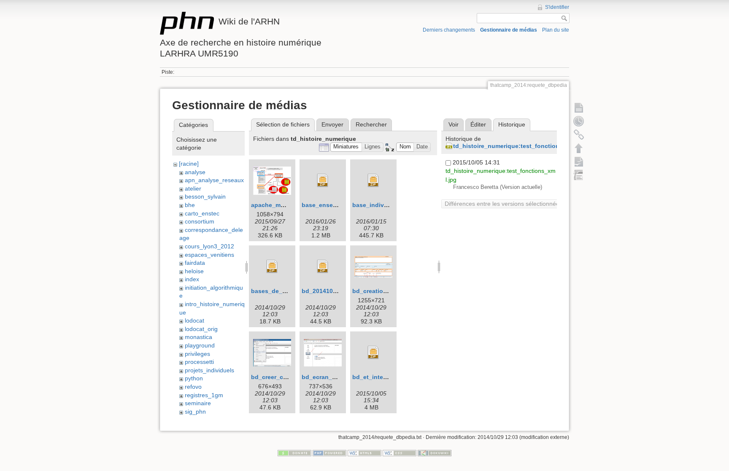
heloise (194, 271)
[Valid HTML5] (364, 453)
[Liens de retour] (579, 134)
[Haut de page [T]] (579, 148)
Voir (453, 124)
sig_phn (195, 411)
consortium (199, 221)
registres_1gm (204, 395)
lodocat (194, 320)
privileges (197, 353)
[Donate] (294, 453)
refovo (193, 386)
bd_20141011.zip (325, 291)
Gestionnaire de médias (508, 30)
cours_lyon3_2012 (209, 246)
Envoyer (332, 124)
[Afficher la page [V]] (579, 107)
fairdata (195, 262)
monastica (198, 337)
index (192, 279)
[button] (346, 147)
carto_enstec (202, 213)
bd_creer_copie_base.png (288, 377)
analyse (195, 172)
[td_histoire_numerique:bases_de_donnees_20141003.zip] (272, 266)
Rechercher (371, 124)
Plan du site (555, 30)
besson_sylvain (205, 196)
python (194, 378)
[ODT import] (579, 175)
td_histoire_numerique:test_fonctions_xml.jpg (520, 146)
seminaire (198, 403)
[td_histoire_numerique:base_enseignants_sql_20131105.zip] (323, 180)
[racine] (189, 163)
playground (200, 345)
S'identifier (557, 7)
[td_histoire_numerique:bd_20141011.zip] (323, 266)
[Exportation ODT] (579, 161)
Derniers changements (449, 30)
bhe (190, 205)
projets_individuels (209, 370)
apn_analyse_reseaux (214, 180)
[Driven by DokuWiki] (434, 453)
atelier (193, 188)
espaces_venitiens (209, 254)
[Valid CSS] (399, 453)
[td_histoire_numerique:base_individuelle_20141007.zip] (373, 180)
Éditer (478, 124)
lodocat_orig (201, 329)
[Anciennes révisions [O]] (579, 121)
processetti (199, 361)
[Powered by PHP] (329, 453)
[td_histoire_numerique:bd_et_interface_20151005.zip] (373, 352)
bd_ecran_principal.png (336, 377)
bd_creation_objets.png (386, 291)
